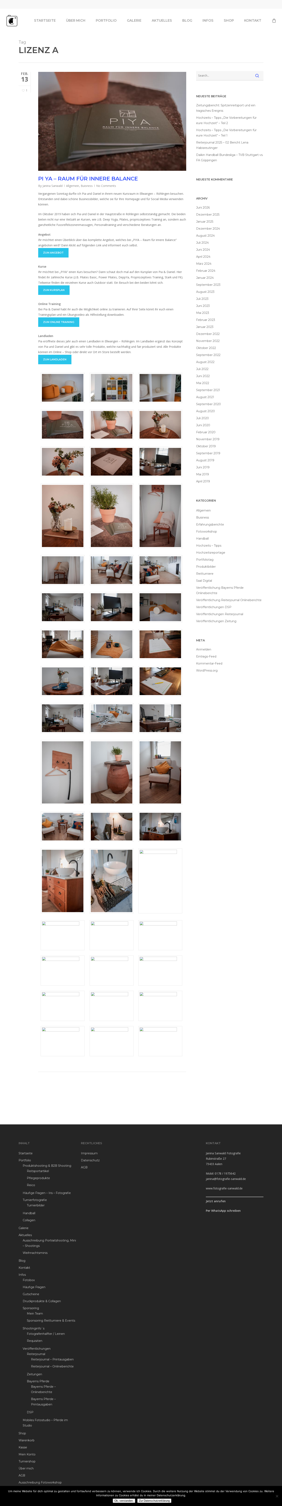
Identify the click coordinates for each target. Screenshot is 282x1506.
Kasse (23, 1447)
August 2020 (205, 411)
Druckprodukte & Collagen (42, 1301)
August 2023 (205, 292)
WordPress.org (207, 670)
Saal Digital (204, 581)
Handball (202, 538)
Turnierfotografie (35, 1200)
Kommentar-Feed (209, 663)
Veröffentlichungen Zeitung (216, 621)
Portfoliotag (204, 559)
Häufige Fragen (34, 1287)
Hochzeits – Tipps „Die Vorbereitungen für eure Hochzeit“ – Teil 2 (226, 120)
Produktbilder (206, 566)
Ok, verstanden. (124, 1500)
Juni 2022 (203, 376)
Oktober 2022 (206, 348)
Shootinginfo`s (33, 1328)
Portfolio (25, 1160)
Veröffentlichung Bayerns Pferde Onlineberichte (220, 590)
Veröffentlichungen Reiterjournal (219, 614)
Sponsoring (31, 1308)
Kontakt (24, 1268)
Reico (31, 1185)
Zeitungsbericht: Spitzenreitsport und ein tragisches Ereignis (225, 108)
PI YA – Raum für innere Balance (88, 178)
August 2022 (205, 362)
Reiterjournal (36, 1354)
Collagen (29, 1220)
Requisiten (34, 1341)
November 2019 (207, 439)
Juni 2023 (203, 306)
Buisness (87, 186)
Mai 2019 (202, 474)
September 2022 (208, 355)
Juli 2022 (202, 369)
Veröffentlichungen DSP (213, 607)
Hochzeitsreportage (210, 552)
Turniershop (27, 1461)
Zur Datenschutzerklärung (154, 1500)
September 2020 (208, 404)
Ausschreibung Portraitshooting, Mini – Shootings (49, 1243)
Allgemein (72, 186)
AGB (22, 1475)
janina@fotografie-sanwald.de (226, 1179)
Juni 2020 (203, 425)
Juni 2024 (203, 250)
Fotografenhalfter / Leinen (46, 1334)
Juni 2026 (203, 207)
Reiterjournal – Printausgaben (52, 1359)
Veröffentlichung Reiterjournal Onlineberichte (229, 600)
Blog (22, 1261)
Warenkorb (26, 1440)
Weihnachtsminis (35, 1253)
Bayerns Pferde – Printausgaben (43, 1401)
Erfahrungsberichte (210, 524)
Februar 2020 (206, 432)
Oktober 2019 (206, 446)
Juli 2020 (202, 418)
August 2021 (205, 397)
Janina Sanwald (53, 186)
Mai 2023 (202, 313)
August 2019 (205, 460)
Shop (22, 1433)
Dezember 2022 (208, 334)
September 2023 (208, 285)
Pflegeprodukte (38, 1178)
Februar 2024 (205, 271)
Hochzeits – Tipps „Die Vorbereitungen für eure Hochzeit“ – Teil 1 (226, 132)
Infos (22, 1275)
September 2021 (208, 390)
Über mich (26, 1468)
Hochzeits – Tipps (208, 545)
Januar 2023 (204, 327)
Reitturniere (204, 574)
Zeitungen (34, 1374)
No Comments (106, 186)
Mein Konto (27, 1454)
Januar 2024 (205, 278)
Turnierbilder (36, 1205)
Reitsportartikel (38, 1171)
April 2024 (203, 257)
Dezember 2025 (207, 214)
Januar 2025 (204, 221)
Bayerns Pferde (38, 1381)
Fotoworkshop (206, 531)
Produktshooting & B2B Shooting (47, 1166)
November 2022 (208, 341)
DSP (30, 1412)
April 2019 (203, 481)
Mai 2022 (202, 383)
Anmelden (203, 649)
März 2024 (203, 264)
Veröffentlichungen (37, 1349)
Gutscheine (31, 1294)
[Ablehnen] (277, 1496)
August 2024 (205, 235)
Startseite (26, 1153)
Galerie (23, 1228)
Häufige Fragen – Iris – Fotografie (47, 1193)
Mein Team (35, 1313)
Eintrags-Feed (206, 656)
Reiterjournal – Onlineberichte (52, 1366)
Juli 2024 (202, 242)
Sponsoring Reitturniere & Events (51, 1320)
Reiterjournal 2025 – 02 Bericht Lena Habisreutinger (222, 145)
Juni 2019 (203, 467)
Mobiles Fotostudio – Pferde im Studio (45, 1422)
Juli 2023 (202, 299)
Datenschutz (90, 1160)
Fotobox (29, 1280)
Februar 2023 (205, 320)
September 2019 (208, 453)
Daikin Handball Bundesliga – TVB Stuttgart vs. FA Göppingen (229, 157)
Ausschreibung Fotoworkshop (40, 1482)
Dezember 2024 (208, 228)
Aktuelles (25, 1235)
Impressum (89, 1153)
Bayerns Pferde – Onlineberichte (43, 1389)
